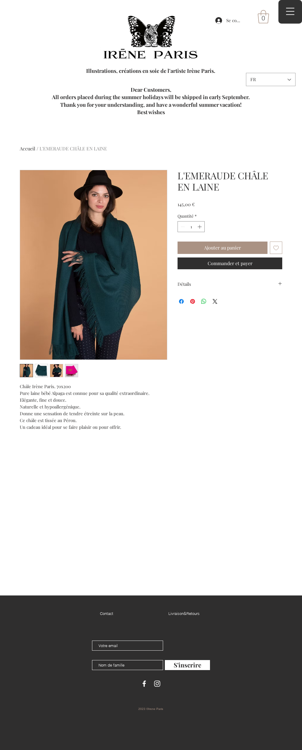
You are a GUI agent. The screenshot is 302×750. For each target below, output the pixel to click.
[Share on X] (215, 301)
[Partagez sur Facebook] (181, 301)
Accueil (27, 148)
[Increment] (200, 226)
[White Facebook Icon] (144, 684)
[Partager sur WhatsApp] (203, 301)
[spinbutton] (191, 226)
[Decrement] (182, 226)
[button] (263, 16)
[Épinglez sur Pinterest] (192, 301)
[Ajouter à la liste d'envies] (276, 248)
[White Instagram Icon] (157, 684)
